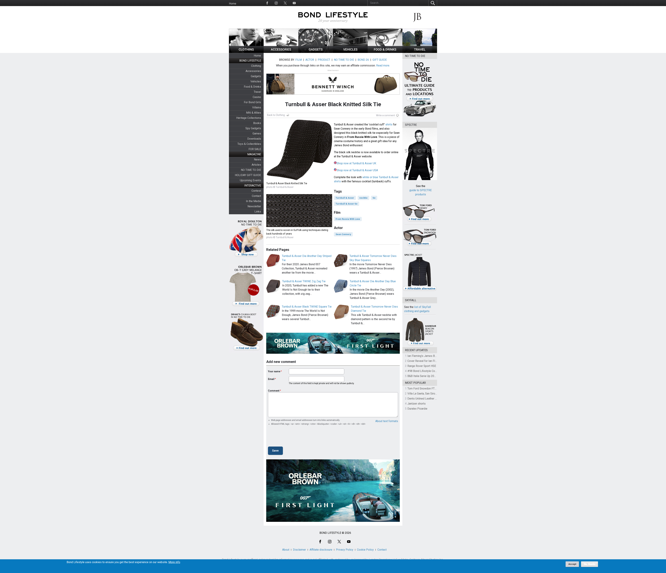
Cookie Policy (365, 549)
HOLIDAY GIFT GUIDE (248, 175)
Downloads (254, 138)
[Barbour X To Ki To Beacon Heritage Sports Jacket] (420, 345)
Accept (572, 564)
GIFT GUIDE (380, 59)
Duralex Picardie (417, 408)
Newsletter (254, 206)
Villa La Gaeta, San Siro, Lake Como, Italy (431, 393)
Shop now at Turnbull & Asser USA (357, 170)
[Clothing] (246, 52)
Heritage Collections (248, 118)
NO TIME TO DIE (251, 170)
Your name (274, 371)
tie (374, 198)
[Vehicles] (350, 52)
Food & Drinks (252, 86)
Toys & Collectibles (249, 144)
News (257, 159)
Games (257, 133)
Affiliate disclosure (321, 549)
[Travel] (419, 52)
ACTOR (309, 59)
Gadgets (256, 76)
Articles (256, 164)
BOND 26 (363, 59)
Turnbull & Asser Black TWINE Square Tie (307, 306)
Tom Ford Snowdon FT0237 (424, 388)
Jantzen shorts (416, 403)
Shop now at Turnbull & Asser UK (356, 163)
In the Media (253, 201)
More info (174, 562)
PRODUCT (324, 59)
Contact (256, 196)
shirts (388, 124)
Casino (257, 97)
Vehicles (255, 81)
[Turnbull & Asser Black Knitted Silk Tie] (299, 179)
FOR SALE (255, 149)
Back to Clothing (276, 115)
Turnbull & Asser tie (346, 203)
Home (232, 3)
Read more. (383, 65)
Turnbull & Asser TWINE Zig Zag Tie (304, 281)
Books (257, 123)
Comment (273, 390)
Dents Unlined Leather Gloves (425, 398)
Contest (256, 190)
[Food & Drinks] (385, 52)
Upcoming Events (250, 180)
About (285, 549)
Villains (256, 107)
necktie (363, 198)
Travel (257, 92)
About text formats (386, 421)
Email (271, 379)
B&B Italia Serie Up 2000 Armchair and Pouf (433, 376)
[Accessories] (281, 52)
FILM (298, 59)
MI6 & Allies (253, 112)
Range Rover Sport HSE (421, 366)
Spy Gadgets (253, 128)
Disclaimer (299, 549)
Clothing (256, 65)
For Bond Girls (252, 102)
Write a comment (385, 115)
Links (257, 211)
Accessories (253, 71)
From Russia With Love (348, 219)
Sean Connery (343, 234)
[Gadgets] (315, 52)
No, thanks (589, 564)
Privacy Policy (344, 549)
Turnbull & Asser (345, 198)
